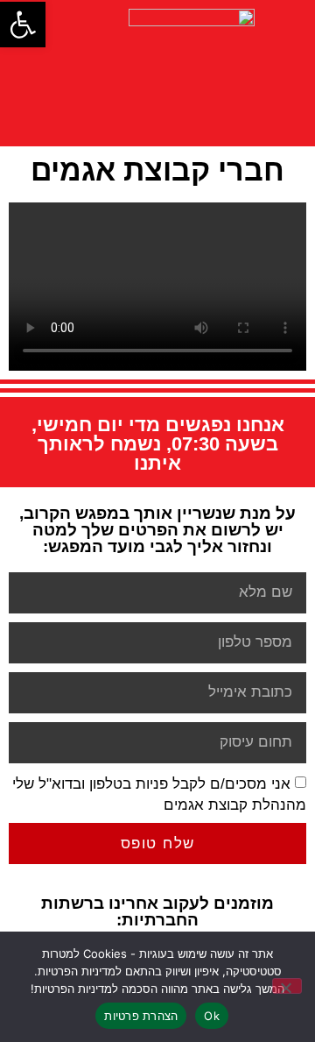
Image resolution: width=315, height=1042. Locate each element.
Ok (212, 1016)
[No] (287, 986)
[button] (23, 24)
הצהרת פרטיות (141, 1016)
